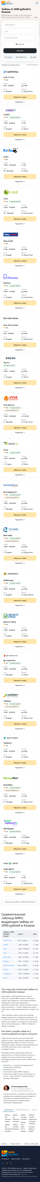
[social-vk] (2, 1163)
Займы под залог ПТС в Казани (23, 1126)
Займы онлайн (15, 1144)
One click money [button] (8, 965)
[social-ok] (7, 1163)
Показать (20, 51)
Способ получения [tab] (22, 1110)
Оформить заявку (20, 97)
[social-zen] (11, 1163)
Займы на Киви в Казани (16, 1127)
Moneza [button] (6, 961)
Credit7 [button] (5, 945)
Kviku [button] (5, 949)
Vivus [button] (5, 978)
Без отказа (8, 57)
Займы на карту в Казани (24, 1117)
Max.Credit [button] (6, 957)
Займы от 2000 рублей (31, 1144)
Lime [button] (5, 953)
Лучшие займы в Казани (32, 1129)
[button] (20, 102)
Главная (4, 1144)
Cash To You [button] (7, 940)
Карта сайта (15, 1159)
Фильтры (21, 44)
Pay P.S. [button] (5, 969)
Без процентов (21, 57)
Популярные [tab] (8, 1110)
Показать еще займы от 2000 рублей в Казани (20, 902)
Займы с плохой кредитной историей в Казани (33, 1119)
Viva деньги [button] (7, 974)
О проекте (5, 1159)
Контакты (26, 1159)
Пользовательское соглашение (26, 1176)
